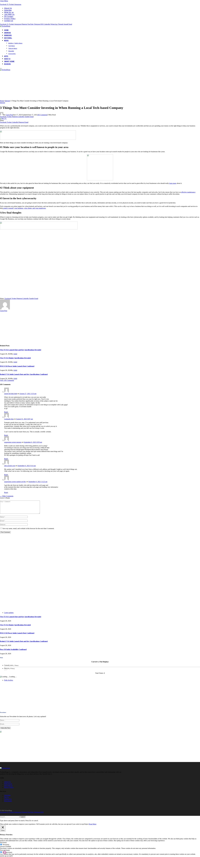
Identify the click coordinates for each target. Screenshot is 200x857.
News (6, 40)
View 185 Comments (7, 380)
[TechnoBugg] (5, 26)
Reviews (7, 64)
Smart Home (9, 61)
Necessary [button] (3, 842)
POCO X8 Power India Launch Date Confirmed (17, 366)
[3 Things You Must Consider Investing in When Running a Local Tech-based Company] (3, 118)
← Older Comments (6, 496)
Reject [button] (86, 824)
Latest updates (9, 612)
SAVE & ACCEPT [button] (6, 856)
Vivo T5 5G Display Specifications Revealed (15, 358)
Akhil (15, 354)
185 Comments (42, 115)
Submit (23, 817)
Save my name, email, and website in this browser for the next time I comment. (28, 528)
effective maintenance (188, 192)
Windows (8, 35)
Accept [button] (81, 824)
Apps (6, 56)
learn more (172, 183)
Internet (2, 103)
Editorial (8, 38)
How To (7, 58)
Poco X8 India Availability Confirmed (13, 649)
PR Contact (8, 16)
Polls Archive (8, 680)
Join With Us (9, 14)
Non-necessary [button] (5, 850)
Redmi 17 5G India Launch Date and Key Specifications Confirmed (24, 374)
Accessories (12, 53)
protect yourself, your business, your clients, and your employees (24, 208)
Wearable (11, 51)
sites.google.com (9, 466)
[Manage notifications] (4, 852)
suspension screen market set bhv (15, 482)
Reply (6, 412)
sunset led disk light (10, 394)
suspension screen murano (12, 442)
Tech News (11, 46)
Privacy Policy (9, 19)
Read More (92, 824)
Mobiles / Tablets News (15, 43)
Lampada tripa (9, 419)
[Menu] (1, 68)
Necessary (5, 844)
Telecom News (12, 48)
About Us (8, 8)
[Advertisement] (62, 85)
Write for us (9, 12)
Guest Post (9, 115)
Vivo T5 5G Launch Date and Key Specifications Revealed (20, 350)
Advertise (8, 10)
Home (6, 30)
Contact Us (8, 21)
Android (7, 32)
